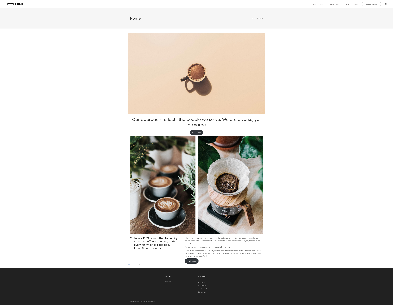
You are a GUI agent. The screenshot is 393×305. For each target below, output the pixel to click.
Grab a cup (191, 261)
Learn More (196, 132)
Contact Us (167, 282)
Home (254, 18)
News (165, 285)
